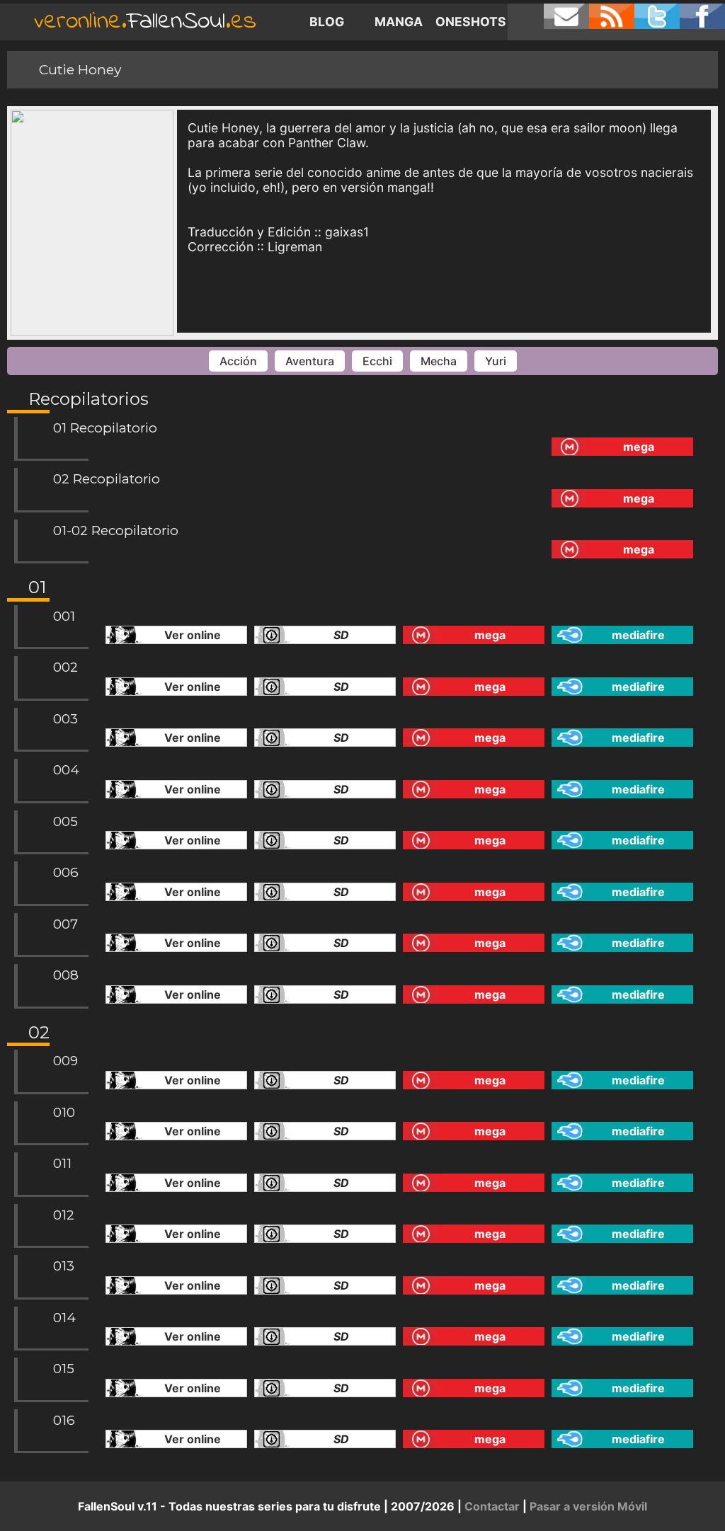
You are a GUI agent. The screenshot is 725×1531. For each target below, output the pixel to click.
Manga (399, 21)
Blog (326, 21)
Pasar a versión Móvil (588, 1506)
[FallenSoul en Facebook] (702, 16)
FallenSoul (145, 22)
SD (341, 635)
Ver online (192, 635)
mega (638, 447)
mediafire (638, 635)
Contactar (492, 1506)
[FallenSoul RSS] (611, 16)
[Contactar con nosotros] (566, 16)
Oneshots (470, 21)
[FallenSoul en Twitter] (657, 16)
